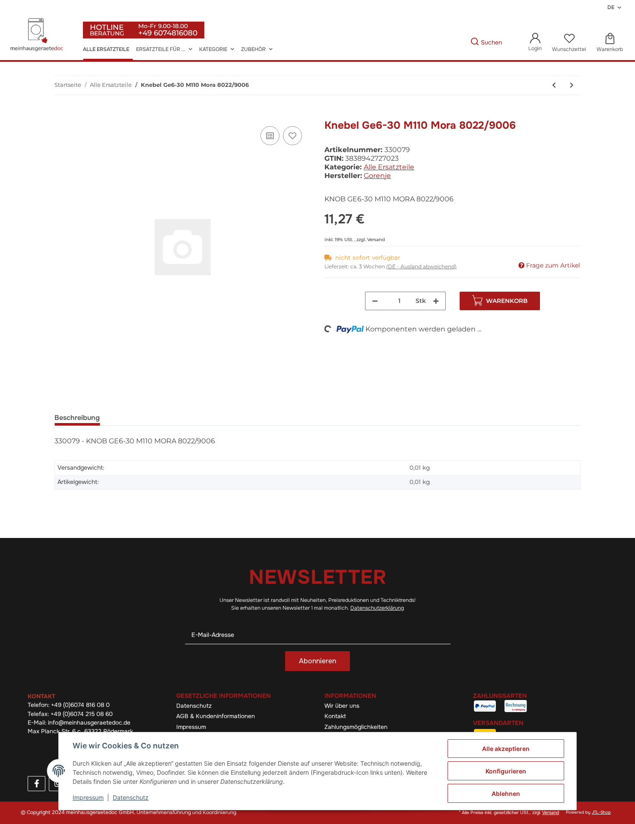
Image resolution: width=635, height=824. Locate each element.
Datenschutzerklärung (377, 607)
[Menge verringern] (374, 301)
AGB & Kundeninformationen (215, 716)
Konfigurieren (506, 771)
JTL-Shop (601, 812)
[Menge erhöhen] (435, 301)
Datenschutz (194, 705)
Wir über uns (341, 705)
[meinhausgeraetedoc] (38, 35)
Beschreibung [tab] (77, 417)
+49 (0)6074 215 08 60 (82, 714)
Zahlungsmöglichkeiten (355, 727)
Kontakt (335, 716)
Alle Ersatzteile (389, 167)
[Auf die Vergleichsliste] (269, 135)
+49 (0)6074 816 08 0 (80, 705)
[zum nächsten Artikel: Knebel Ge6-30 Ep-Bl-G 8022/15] (572, 85)
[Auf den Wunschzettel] (292, 135)
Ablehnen (506, 793)
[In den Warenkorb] (61, 114)
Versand (376, 239)
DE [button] (610, 7)
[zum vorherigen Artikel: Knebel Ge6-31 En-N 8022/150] (554, 85)
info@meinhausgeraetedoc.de (89, 722)
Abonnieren (317, 660)
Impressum (191, 727)
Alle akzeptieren (506, 748)
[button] (535, 42)
